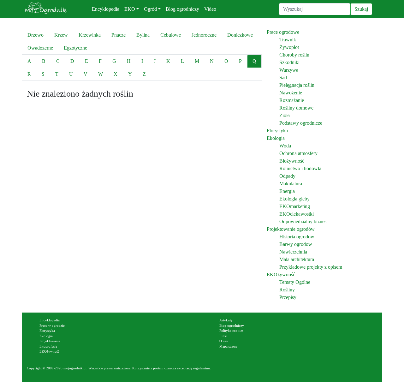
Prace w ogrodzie (52, 325)
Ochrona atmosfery (298, 153)
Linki (223, 336)
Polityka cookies (231, 330)
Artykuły (226, 320)
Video (210, 9)
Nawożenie (290, 92)
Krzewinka (90, 35)
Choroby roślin (294, 54)
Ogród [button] (150, 9)
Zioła (284, 115)
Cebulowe (170, 35)
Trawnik (287, 39)
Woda (285, 145)
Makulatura (290, 183)
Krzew (61, 35)
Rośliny (287, 289)
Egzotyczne (75, 48)
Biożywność (291, 161)
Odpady (287, 176)
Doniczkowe (240, 35)
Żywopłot (289, 47)
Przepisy (287, 297)
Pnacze (118, 35)
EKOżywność (281, 274)
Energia (287, 191)
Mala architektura (296, 259)
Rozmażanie (291, 100)
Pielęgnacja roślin (296, 85)
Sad (283, 77)
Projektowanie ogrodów (291, 229)
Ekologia (276, 138)
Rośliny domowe (296, 107)
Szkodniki (289, 62)
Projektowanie (49, 341)
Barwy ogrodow (295, 244)
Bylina (143, 35)
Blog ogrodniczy (182, 9)
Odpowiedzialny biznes (302, 221)
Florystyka (277, 130)
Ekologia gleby (294, 198)
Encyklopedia (105, 9)
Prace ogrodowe (283, 32)
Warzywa (288, 70)
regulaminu (201, 368)
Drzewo (35, 35)
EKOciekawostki (296, 214)
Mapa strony (228, 346)
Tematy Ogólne (294, 282)
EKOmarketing (294, 206)
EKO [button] (129, 9)
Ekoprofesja (48, 346)
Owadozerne (40, 48)
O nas (223, 341)
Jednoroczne (204, 35)
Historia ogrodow (296, 236)
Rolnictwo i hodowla (300, 168)
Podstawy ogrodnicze (300, 123)
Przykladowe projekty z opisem (310, 267)
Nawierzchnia (293, 251)
